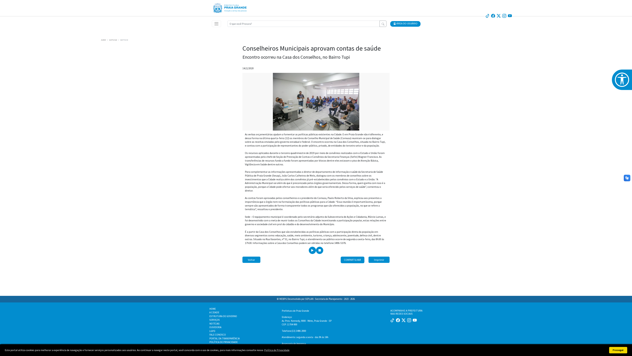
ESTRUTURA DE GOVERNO (223, 316)
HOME (212, 308)
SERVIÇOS (353, 4)
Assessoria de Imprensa (294, 343)
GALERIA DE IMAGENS (333, 4)
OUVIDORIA (407, 4)
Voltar (251, 259)
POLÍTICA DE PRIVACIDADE (223, 342)
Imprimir (379, 259)
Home (103, 40)
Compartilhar (352, 259)
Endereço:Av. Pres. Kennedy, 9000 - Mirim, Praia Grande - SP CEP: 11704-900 (307, 320)
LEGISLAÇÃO (369, 4)
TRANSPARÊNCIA (388, 4)
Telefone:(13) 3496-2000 (294, 330)
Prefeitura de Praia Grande (295, 310)
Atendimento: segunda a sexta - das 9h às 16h (305, 337)
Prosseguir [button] (618, 350)
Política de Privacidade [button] (277, 350)
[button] (405, 24)
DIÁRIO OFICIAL (295, 4)
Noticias (113, 40)
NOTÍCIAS (312, 4)
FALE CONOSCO (217, 334)
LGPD (212, 331)
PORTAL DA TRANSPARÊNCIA (224, 338)
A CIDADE (214, 312)
